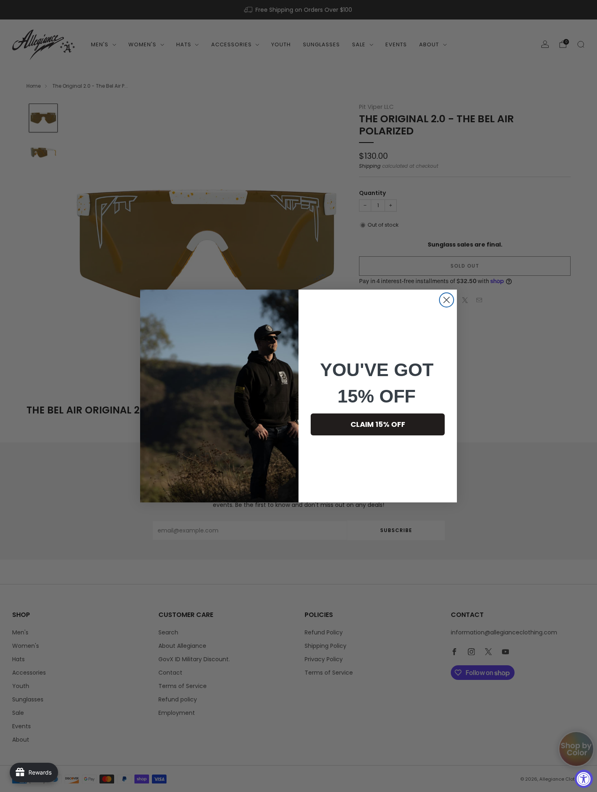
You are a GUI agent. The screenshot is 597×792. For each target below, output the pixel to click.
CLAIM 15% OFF (377, 424)
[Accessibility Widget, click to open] (584, 779)
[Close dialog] (446, 300)
